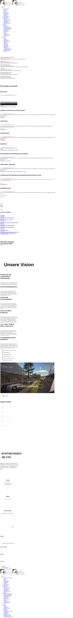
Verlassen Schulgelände (7, 48)
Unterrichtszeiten (6, 46)
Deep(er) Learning (6, 18)
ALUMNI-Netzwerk (6, 35)
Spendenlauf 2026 (4, 133)
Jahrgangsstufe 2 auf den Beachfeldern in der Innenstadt (14, 153)
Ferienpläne (5, 610)
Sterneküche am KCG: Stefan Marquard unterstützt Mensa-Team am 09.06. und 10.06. (20, 175)
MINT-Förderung (6, 13)
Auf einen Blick (4, 548)
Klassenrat (5, 19)
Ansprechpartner (4, 549)
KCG (3, 7)
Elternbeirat (5, 33)
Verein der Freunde (7, 34)
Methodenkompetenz (7, 20)
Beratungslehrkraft (6, 29)
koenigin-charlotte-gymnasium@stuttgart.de (8, 543)
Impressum (3, 566)
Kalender (5, 39)
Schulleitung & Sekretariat (8, 27)
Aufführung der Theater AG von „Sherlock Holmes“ (12, 110)
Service (3, 37)
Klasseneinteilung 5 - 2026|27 (8, 616)
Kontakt (5, 36)
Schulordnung (6, 45)
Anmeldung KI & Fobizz (7, 49)
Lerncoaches (6, 30)
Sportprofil (5, 15)
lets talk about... (4, 121)
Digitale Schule (6, 14)
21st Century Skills (5, 17)
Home (3, 6)
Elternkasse (5, 47)
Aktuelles (5, 38)
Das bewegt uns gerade (7, 113)
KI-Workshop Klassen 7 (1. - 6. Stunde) (6, 219)
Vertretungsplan (4, 550)
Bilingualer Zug (6, 12)
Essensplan (5, 609)
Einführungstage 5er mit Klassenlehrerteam (7, 225)
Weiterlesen (2, 105)
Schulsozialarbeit (6, 31)
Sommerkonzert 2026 (5, 188)
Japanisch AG (3, 143)
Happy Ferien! (3, 91)
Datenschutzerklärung (5, 567)
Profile (5, 11)
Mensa (5, 32)
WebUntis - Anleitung (7, 608)
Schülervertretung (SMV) (7, 28)
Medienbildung (6, 590)
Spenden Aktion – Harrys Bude (7, 164)
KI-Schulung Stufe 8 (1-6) (4, 230)
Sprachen (5, 10)
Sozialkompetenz (6, 589)
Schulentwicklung (6, 16)
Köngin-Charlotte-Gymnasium (8, 577)
